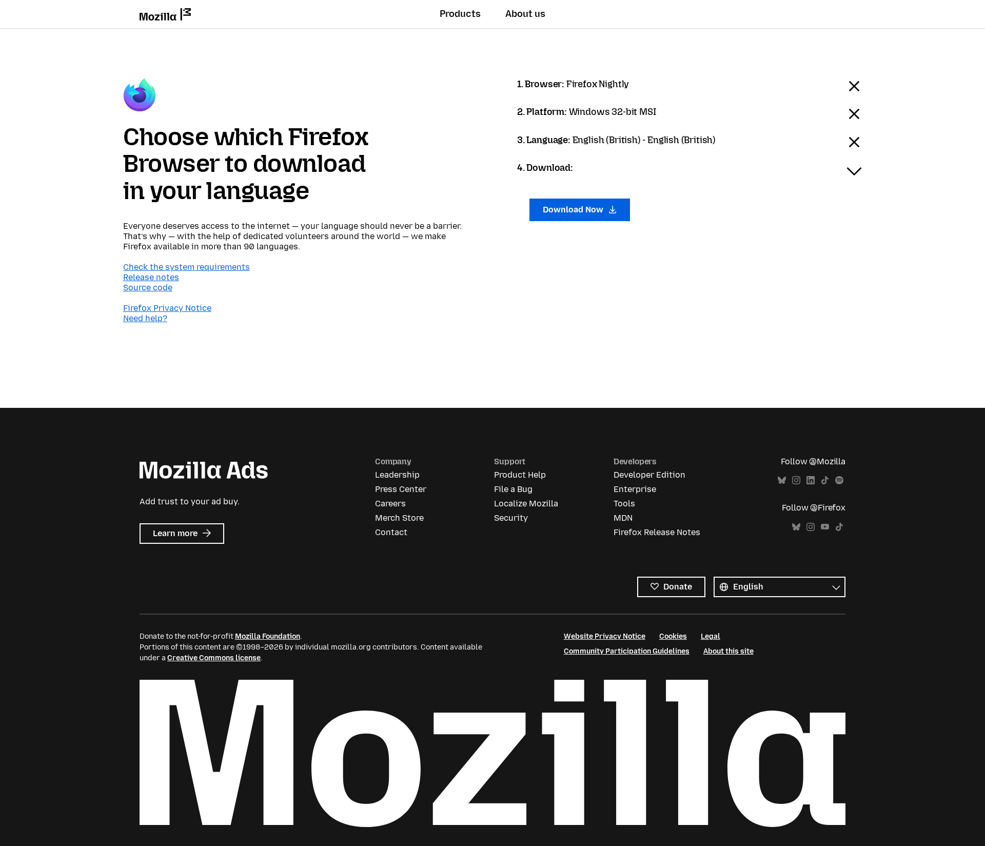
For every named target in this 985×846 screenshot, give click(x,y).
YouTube (825, 527)
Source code (147, 287)
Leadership (397, 475)
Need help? (145, 318)
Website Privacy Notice (604, 636)
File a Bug (513, 489)
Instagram (796, 480)
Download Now (574, 209)
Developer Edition (649, 475)
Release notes (151, 277)
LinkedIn (810, 480)
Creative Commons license (214, 658)
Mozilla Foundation (267, 636)
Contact (391, 532)
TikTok (825, 480)
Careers (390, 503)
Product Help (520, 475)
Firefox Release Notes (657, 532)
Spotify (839, 480)
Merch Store (399, 518)
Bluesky (782, 480)
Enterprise (635, 489)
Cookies (673, 636)
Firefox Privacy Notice (167, 308)
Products (460, 13)
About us (525, 13)
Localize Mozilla (526, 503)
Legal (710, 636)
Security (511, 518)
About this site (728, 651)
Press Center (400, 489)
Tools (624, 503)
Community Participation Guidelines (627, 651)
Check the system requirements (186, 267)
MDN (623, 518)
